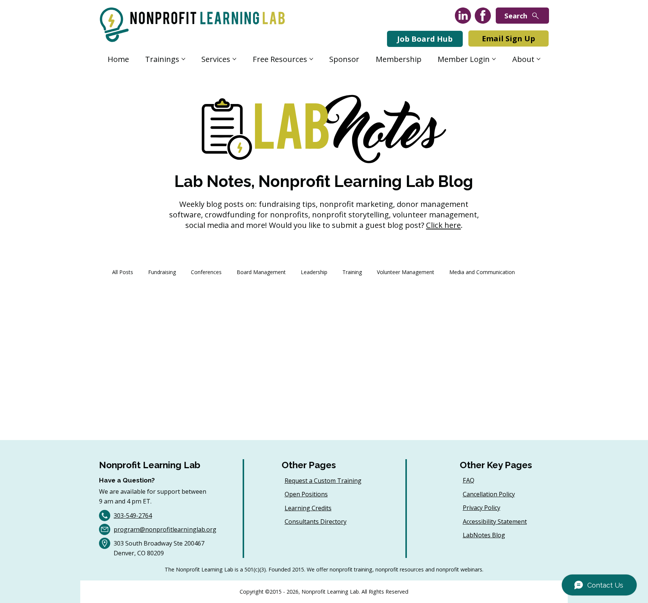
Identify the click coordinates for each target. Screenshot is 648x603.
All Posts (122, 272)
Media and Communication (482, 272)
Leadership (314, 272)
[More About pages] (538, 59)
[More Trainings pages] (183, 59)
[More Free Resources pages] (311, 59)
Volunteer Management (405, 272)
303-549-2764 (133, 515)
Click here (443, 225)
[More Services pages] (234, 59)
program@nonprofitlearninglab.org (165, 529)
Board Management (261, 272)
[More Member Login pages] (494, 59)
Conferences (206, 272)
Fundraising (162, 272)
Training (352, 272)
